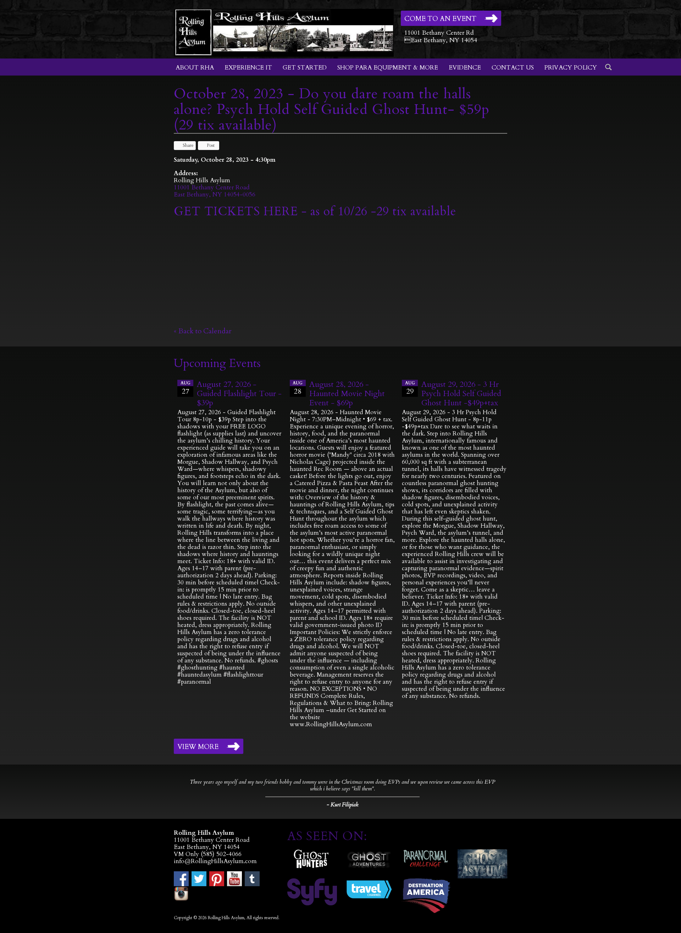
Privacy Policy (570, 67)
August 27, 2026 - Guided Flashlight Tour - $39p (239, 393)
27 (185, 388)
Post (211, 145)
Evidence (465, 67)
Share (188, 145)
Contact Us (513, 67)
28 (298, 388)
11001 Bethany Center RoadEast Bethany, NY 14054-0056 (214, 191)
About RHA (195, 67)
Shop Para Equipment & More (387, 67)
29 (410, 388)
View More (197, 746)
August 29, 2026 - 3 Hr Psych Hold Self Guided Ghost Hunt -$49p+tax (461, 393)
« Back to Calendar (203, 331)
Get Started (305, 67)
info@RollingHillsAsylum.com (215, 861)
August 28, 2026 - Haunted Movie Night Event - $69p (347, 393)
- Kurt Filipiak (342, 804)
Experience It (248, 67)
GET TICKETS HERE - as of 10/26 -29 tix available (315, 211)
